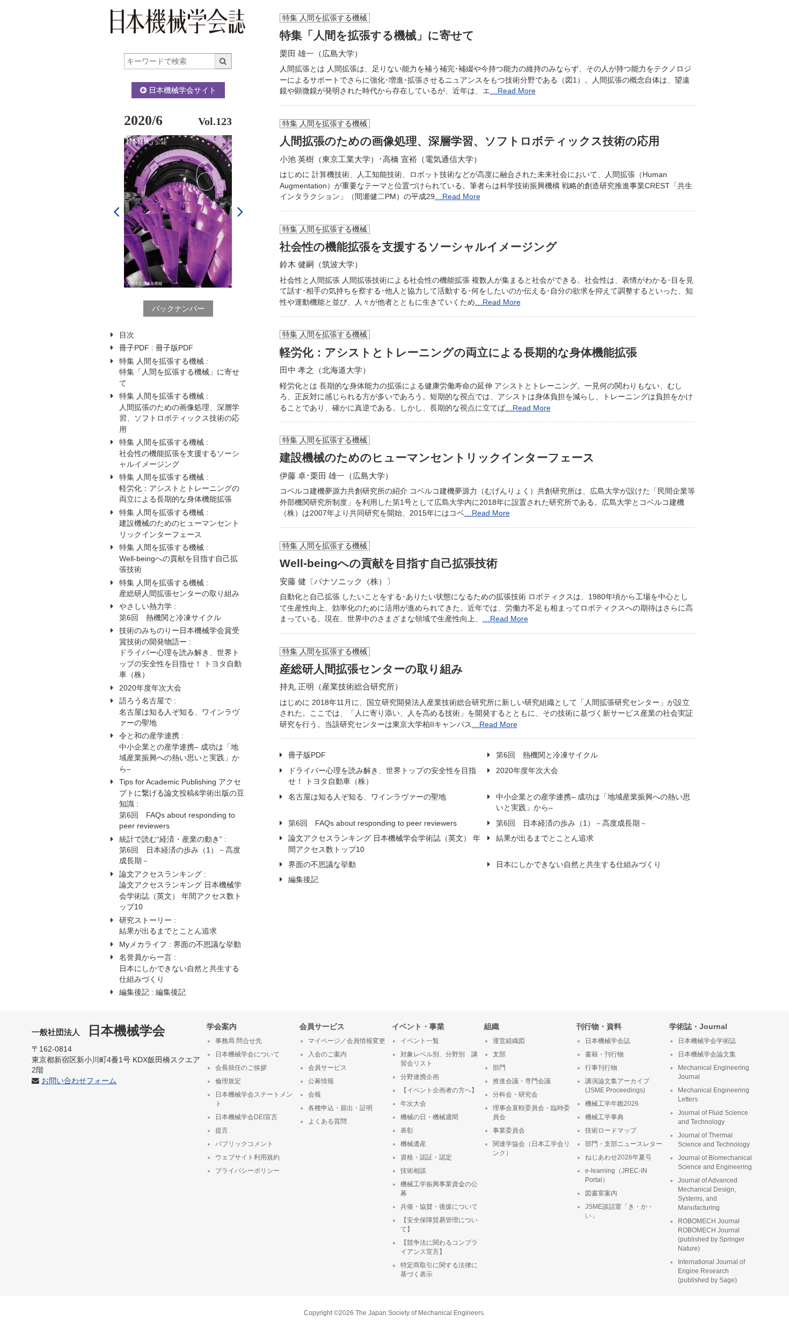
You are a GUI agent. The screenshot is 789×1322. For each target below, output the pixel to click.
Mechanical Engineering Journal (713, 1072)
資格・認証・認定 (426, 1157)
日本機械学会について (247, 1054)
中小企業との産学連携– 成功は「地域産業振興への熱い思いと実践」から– (593, 802)
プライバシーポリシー (247, 1170)
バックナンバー (178, 308)
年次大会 (413, 1103)
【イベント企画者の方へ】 (439, 1090)
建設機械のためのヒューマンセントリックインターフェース (437, 457)
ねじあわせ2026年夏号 (618, 1157)
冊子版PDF (307, 755)
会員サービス (322, 1026)
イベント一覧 (419, 1041)
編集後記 (303, 879)
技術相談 (413, 1170)
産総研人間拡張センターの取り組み (371, 669)
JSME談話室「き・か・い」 (619, 1211)
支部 (499, 1054)
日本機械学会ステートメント (254, 1099)
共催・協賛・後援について (439, 1206)
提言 (221, 1130)
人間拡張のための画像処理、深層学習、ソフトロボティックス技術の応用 (470, 141)
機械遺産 (413, 1144)
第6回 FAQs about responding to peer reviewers (372, 823)
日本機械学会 (98, 1030)
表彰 (406, 1130)
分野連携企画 (419, 1077)
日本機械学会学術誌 (707, 1041)
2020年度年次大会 (527, 770)
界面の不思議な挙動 (322, 864)
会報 (314, 1094)
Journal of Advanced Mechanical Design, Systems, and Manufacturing (707, 1194)
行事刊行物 (601, 1067)
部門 (499, 1067)
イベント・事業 (418, 1026)
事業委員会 (509, 1130)
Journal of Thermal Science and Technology (714, 1140)
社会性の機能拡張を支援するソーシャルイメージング (418, 246)
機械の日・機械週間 (429, 1117)
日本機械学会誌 (607, 1041)
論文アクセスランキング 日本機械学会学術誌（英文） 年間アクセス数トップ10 (384, 843)
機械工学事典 (604, 1117)
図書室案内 (601, 1193)
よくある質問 (327, 1121)
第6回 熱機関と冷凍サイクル (550, 755)
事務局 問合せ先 (238, 1041)
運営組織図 (509, 1041)
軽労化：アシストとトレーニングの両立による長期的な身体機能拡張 (458, 352)
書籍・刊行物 (604, 1054)
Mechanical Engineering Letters (713, 1094)
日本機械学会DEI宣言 (246, 1117)
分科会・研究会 (515, 1094)
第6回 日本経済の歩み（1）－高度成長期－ (571, 823)
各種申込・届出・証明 (340, 1108)
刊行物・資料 (599, 1026)
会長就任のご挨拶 (241, 1067)
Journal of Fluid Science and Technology (713, 1117)
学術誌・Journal (698, 1026)
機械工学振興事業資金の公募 (439, 1188)
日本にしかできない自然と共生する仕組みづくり (578, 864)
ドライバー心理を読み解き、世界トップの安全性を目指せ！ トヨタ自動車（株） (382, 775)
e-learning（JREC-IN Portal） (616, 1175)
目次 (126, 334)
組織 (491, 1026)
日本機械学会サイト (181, 90)
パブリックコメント (244, 1144)
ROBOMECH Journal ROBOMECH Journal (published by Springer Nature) (711, 1234)
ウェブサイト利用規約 (247, 1157)
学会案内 (222, 1026)
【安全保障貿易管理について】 (439, 1224)
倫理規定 (228, 1081)
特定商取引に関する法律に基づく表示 (439, 1269)
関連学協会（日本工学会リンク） (531, 1148)
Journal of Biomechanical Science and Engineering (715, 1162)
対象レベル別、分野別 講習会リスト (439, 1059)
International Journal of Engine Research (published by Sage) (711, 1271)
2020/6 (143, 120)
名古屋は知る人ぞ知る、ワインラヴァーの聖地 (367, 796)
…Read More (513, 90)
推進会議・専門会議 (522, 1081)
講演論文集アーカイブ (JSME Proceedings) (617, 1085)
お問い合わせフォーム (78, 1081)
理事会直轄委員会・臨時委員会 (531, 1112)
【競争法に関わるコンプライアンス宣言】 (439, 1247)
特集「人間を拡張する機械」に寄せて (377, 35)
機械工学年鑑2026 (612, 1103)
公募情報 (321, 1081)
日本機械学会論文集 (707, 1054)
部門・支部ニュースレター (623, 1144)
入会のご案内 (327, 1054)
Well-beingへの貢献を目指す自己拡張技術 (389, 563)
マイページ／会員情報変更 (346, 1041)
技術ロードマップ (611, 1130)
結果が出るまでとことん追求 (545, 838)
